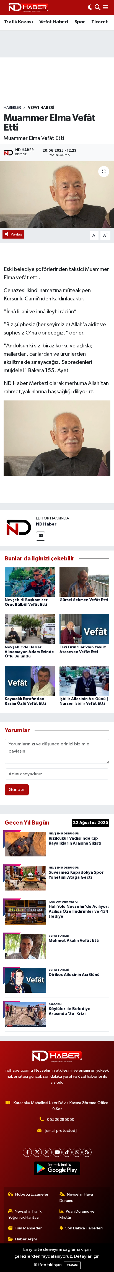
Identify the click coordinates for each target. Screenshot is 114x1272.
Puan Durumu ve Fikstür (77, 1214)
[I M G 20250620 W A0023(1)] (57, 438)
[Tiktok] (67, 1152)
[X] (37, 1152)
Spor (79, 22)
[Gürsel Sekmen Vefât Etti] (84, 581)
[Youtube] (57, 1152)
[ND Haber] (28, 7)
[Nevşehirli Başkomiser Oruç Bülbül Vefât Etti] (30, 581)
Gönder (17, 789)
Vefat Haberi (53, 22)
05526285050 (60, 1120)
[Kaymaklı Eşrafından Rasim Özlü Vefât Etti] (30, 680)
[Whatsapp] (77, 1152)
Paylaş (16, 234)
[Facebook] (27, 1152)
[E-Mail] (40, 536)
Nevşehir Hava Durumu (76, 1197)
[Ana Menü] (105, 7)
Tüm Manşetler (28, 1228)
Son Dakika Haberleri (84, 1228)
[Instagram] (47, 1152)
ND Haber (46, 524)
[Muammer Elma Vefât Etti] (57, 194)
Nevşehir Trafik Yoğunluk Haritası (25, 1214)
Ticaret (99, 22)
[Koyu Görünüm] (90, 7)
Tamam (72, 1265)
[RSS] (87, 1152)
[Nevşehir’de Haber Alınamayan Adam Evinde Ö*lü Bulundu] (30, 629)
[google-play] (57, 1169)
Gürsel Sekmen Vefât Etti (83, 600)
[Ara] (97, 7)
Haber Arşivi (26, 1239)
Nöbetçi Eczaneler (31, 1194)
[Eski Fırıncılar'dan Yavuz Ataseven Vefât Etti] (84, 629)
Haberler (12, 108)
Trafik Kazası (18, 22)
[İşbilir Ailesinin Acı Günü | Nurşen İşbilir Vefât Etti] (84, 680)
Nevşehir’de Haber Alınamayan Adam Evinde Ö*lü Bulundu (29, 652)
